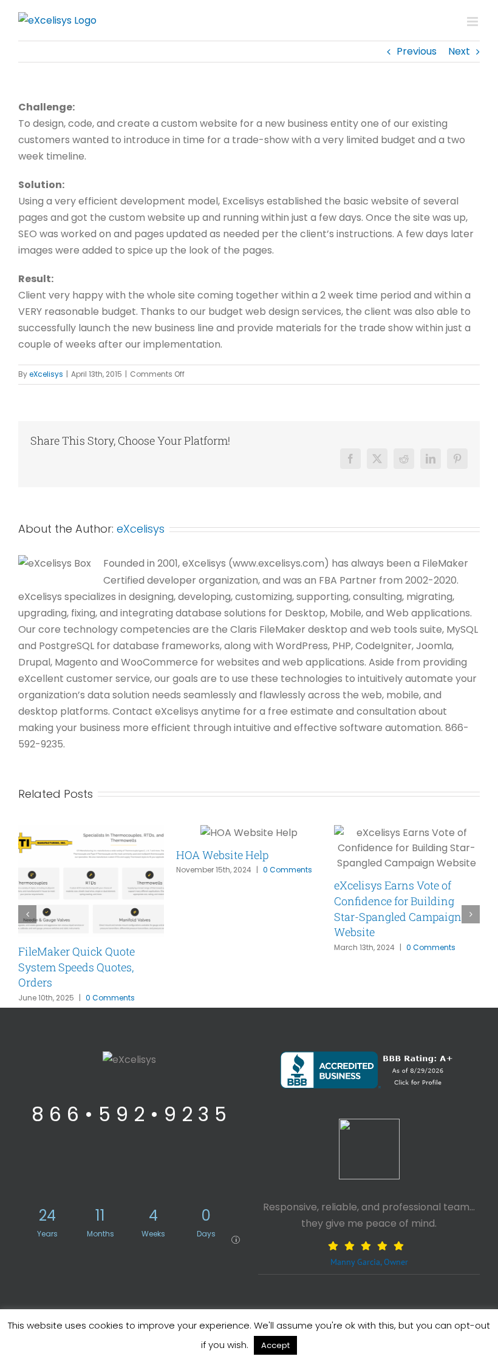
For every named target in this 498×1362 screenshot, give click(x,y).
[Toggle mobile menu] (473, 21)
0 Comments (110, 998)
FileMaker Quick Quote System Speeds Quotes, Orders (76, 966)
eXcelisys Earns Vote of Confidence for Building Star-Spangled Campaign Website (398, 908)
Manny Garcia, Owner (369, 1261)
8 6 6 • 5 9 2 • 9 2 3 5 (129, 1114)
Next (459, 51)
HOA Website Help (222, 855)
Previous (417, 51)
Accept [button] (275, 1345)
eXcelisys (46, 374)
